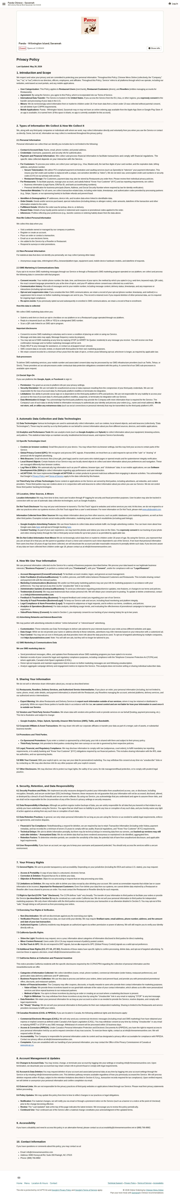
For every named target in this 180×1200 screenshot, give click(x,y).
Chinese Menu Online (154, 1190)
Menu (27, 1183)
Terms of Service (144, 1183)
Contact (53, 1183)
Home (19, 1183)
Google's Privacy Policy (61, 1190)
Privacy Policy (130, 1183)
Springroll (136, 1193)
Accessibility (158, 1183)
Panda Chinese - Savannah (21, 3)
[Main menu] (4, 4)
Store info (155, 48)
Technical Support (115, 1183)
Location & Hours (40, 1183)
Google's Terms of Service (86, 1190)
